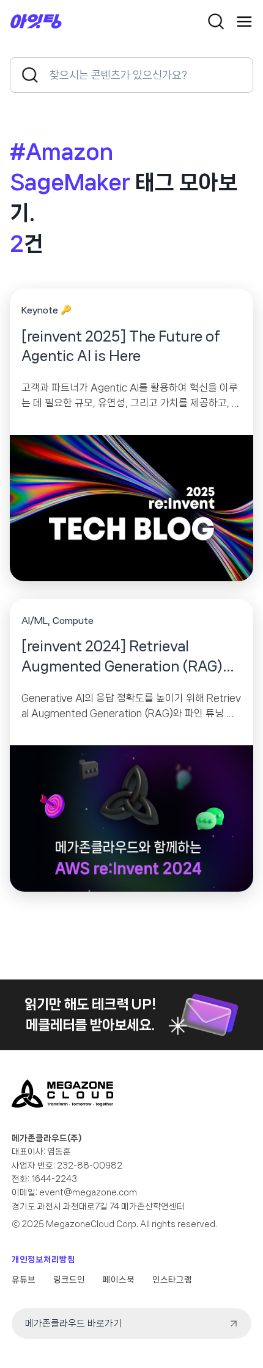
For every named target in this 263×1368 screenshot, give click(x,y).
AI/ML (34, 621)
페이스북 (119, 1279)
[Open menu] (244, 21)
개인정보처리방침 (43, 1259)
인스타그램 (172, 1279)
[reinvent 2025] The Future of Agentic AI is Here (120, 346)
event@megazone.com (88, 1192)
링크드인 (69, 1279)
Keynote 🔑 (46, 310)
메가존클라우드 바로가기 (73, 1323)
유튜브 (23, 1279)
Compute (73, 621)
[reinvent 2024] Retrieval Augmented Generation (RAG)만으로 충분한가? (128, 657)
